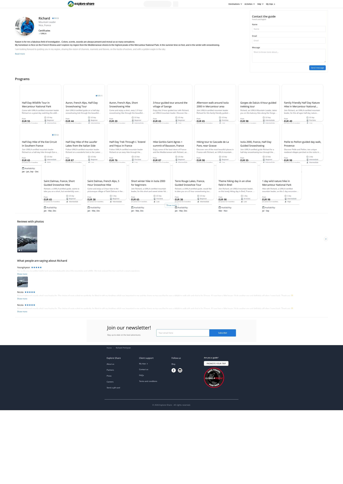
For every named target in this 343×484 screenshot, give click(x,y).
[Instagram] (180, 438)
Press (109, 443)
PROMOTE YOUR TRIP (216, 431)
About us (110, 432)
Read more (20, 53)
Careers (110, 449)
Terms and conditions (148, 449)
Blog (173, 432)
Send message (317, 67)
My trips (269, 4)
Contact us (143, 437)
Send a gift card (113, 455)
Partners (110, 437)
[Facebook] (174, 438)
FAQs (141, 443)
